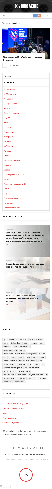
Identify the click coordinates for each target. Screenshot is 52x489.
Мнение (7, 155)
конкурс (23, 378)
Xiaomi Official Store (10, 364)
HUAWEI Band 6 (25, 347)
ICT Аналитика (10, 94)
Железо (7, 122)
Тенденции (8, 203)
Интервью (8, 136)
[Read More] (7, 244)
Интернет (8, 141)
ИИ (42, 364)
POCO (34, 357)
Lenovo (11, 357)
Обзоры (7, 170)
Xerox (33, 361)
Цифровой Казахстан (32, 368)
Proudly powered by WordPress (14, 459)
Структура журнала (10, 422)
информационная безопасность (15, 375)
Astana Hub (39, 340)
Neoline (27, 357)
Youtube (36, 364)
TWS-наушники (24, 361)
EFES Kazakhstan (16, 343)
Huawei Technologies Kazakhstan (14, 354)
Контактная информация (13, 408)
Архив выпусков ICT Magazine (15, 403)
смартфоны (42, 378)
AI (16, 340)
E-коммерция (9, 89)
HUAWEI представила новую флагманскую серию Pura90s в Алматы (22, 298)
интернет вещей (24, 371)
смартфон (31, 378)
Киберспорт (9, 146)
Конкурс (7, 151)
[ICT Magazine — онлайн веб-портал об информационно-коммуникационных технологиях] (26, 6)
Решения (7, 179)
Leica (5, 357)
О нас (4, 413)
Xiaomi (39, 361)
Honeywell (34, 343)
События (7, 188)
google (25, 343)
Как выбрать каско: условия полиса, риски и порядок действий (25, 265)
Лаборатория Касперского (13, 368)
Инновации (14, 65)
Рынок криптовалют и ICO (15, 184)
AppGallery (23, 340)
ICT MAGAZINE (26, 448)
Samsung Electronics (10, 361)
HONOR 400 (7, 347)
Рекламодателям (9, 418)
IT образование (10, 103)
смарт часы (7, 382)
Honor (42, 343)
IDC (39, 354)
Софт (6, 193)
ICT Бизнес (8, 99)
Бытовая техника (11, 113)
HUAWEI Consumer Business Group (14, 350)
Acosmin (45, 459)
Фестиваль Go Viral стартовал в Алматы (21, 59)
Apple (31, 340)
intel (44, 354)
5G (4, 340)
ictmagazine (31, 354)
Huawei (15, 347)
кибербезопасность (10, 378)
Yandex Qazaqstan (25, 364)
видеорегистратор (10, 371)
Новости (7, 165)
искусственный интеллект (38, 375)
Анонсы (7, 108)
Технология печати (12, 207)
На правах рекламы (12, 160)
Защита (7, 127)
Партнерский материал (14, 174)
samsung (42, 357)
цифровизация (19, 382)
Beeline (6, 343)
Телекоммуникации (12, 198)
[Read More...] (5, 65)
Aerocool (11, 340)
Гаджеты (7, 117)
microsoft (19, 357)
